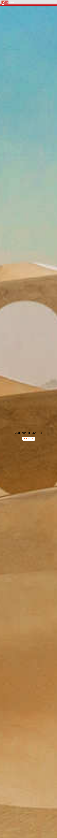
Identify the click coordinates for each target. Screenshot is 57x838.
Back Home (28, 439)
